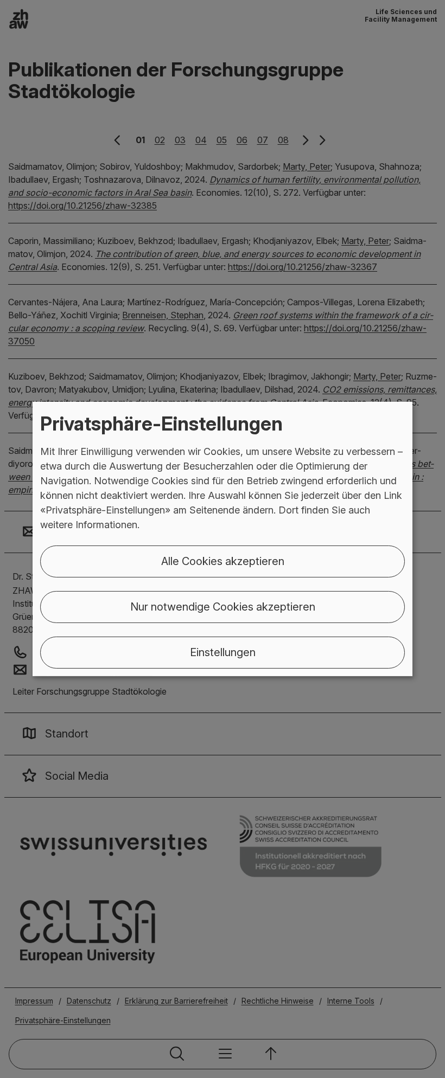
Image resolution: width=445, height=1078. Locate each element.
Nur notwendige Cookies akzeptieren (222, 606)
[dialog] (222, 539)
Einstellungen (223, 652)
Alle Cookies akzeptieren (222, 561)
